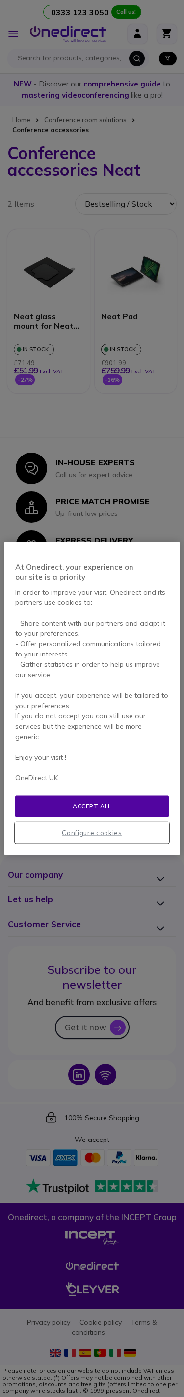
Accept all (92, 805)
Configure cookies (92, 833)
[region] (91, 698)
